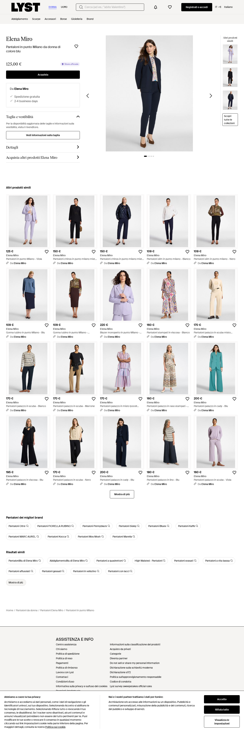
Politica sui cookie (55, 727)
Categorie (115, 653)
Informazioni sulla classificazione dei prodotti (135, 644)
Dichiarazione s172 (120, 672)
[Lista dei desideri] (170, 7)
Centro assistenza (66, 644)
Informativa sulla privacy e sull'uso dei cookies (81, 686)
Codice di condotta (120, 681)
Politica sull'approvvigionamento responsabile (135, 677)
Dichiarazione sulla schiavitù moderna (131, 667)
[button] (149, 93)
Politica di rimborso (67, 667)
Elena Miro (19, 39)
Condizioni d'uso (65, 681)
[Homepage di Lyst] (25, 7)
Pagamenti (62, 663)
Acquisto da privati (120, 649)
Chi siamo (61, 649)
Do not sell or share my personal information (135, 663)
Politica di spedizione (67, 653)
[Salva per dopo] (76, 46)
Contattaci (62, 677)
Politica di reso (64, 658)
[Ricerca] (81, 7)
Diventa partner (119, 658)
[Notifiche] (155, 7)
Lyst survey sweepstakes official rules (131, 686)
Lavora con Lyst (65, 672)
